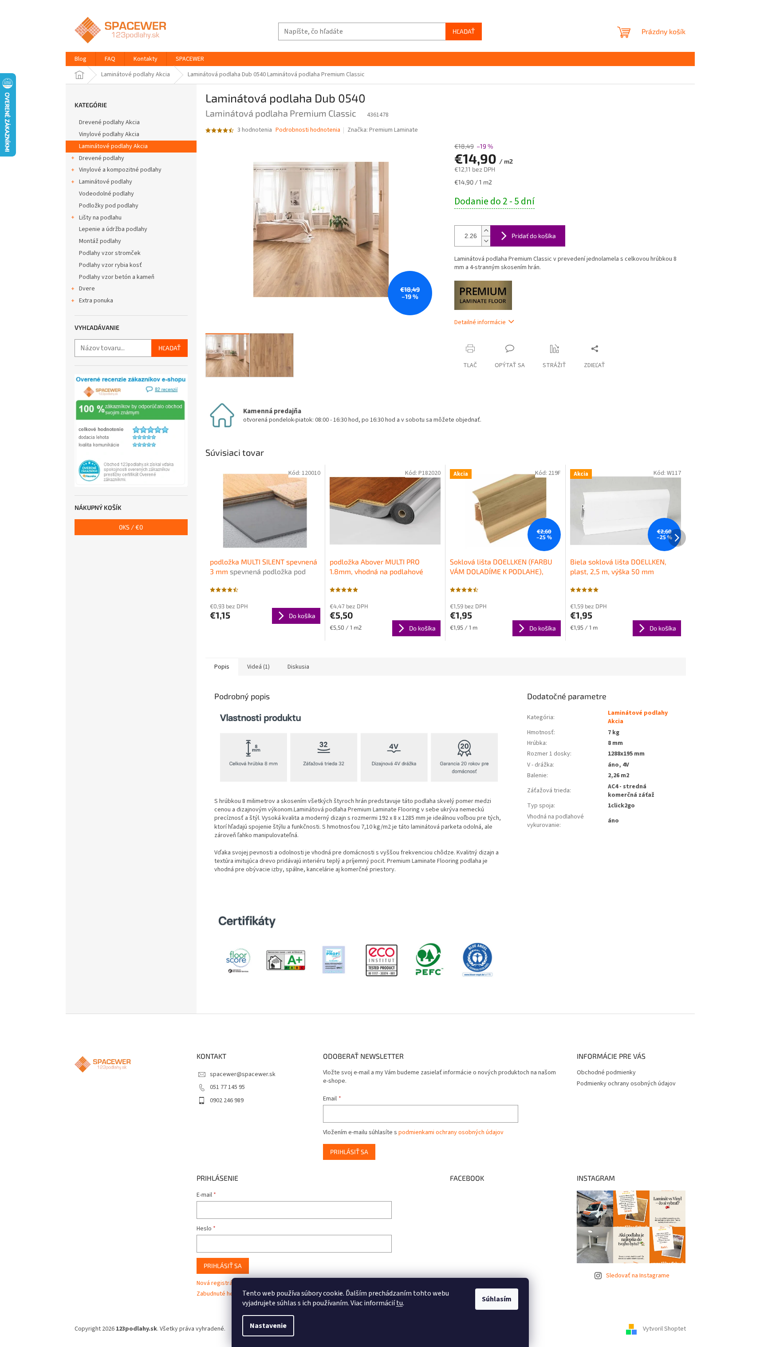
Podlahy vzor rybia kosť (110, 265)
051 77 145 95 (227, 1087)
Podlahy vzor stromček (110, 253)
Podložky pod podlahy (108, 205)
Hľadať (464, 31)
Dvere (87, 288)
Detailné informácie (480, 322)
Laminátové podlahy (105, 181)
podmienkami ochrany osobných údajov (451, 1132)
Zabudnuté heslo (219, 1294)
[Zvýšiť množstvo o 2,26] (485, 231)
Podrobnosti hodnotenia (308, 130)
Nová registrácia (218, 1283)
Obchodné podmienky (606, 1072)
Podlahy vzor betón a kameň (116, 277)
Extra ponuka (96, 300)
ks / (131, 527)
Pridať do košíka (534, 235)
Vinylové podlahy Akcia (109, 134)
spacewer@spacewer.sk (243, 1074)
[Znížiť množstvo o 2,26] (485, 241)
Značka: (382, 129)
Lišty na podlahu (100, 217)
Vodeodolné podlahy (106, 193)
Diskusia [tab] (298, 666)
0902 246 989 (227, 1100)
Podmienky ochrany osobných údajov (626, 1083)
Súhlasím (497, 1299)
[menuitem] (80, 59)
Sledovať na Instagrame (637, 1275)
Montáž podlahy (100, 241)
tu (399, 1303)
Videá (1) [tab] (258, 666)
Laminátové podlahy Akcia (113, 146)
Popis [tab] (221, 666)
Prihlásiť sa (349, 1151)
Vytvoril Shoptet (664, 1328)
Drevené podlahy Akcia (109, 122)
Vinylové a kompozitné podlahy (120, 169)
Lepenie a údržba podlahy (113, 229)
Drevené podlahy (101, 158)
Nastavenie (268, 1326)
